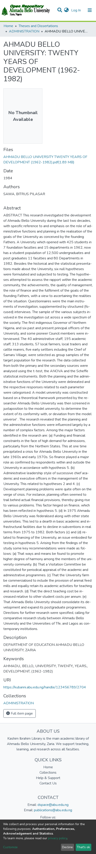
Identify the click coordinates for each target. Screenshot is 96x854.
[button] (66, 10)
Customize (10, 847)
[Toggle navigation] (89, 10)
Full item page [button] (21, 713)
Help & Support (48, 777)
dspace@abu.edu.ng (53, 804)
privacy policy (57, 838)
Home (8, 25)
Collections (48, 772)
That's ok (83, 847)
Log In (76, 10)
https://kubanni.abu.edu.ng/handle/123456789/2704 (44, 687)
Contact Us (48, 783)
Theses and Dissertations (38, 25)
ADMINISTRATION (24, 31)
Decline (67, 847)
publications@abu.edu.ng (53, 810)
